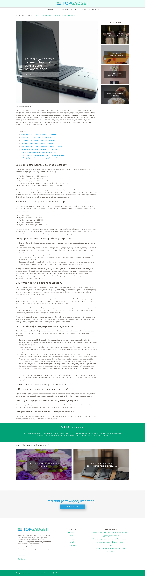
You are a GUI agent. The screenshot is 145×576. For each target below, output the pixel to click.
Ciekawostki (51, 9)
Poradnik (82, 9)
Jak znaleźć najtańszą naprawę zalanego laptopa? (42, 146)
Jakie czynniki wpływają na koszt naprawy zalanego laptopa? (43, 155)
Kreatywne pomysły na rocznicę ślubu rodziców (110, 539)
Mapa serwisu (41, 573)
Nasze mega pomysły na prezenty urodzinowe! (115, 94)
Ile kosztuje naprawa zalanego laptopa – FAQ (39, 149)
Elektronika (63, 9)
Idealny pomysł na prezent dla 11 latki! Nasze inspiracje (115, 34)
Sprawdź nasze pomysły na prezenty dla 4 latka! (115, 54)
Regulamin (56, 573)
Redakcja (22, 555)
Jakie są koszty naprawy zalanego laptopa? (39, 134)
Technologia (93, 9)
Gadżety (73, 9)
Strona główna (21, 15)
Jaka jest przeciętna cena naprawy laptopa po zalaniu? (41, 158)
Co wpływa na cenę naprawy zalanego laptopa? (40, 140)
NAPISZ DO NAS (72, 507)
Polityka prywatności (23, 573)
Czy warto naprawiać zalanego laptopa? (37, 143)
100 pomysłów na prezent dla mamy (44, 464)
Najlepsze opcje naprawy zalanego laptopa (39, 137)
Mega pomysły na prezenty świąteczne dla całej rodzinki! (115, 74)
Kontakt (21, 559)
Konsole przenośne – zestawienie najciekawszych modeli (101, 464)
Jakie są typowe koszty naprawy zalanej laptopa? (40, 152)
